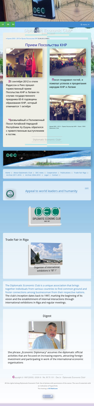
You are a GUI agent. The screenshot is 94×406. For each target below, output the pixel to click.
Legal (46, 175)
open (87, 188)
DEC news (39, 173)
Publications (65, 173)
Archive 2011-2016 (14, 175)
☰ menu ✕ (85, 24)
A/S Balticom (53, 388)
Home (7, 173)
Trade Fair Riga (80, 173)
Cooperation (52, 173)
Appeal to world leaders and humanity (51, 191)
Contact (55, 175)
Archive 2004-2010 (33, 175)
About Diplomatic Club (23, 173)
